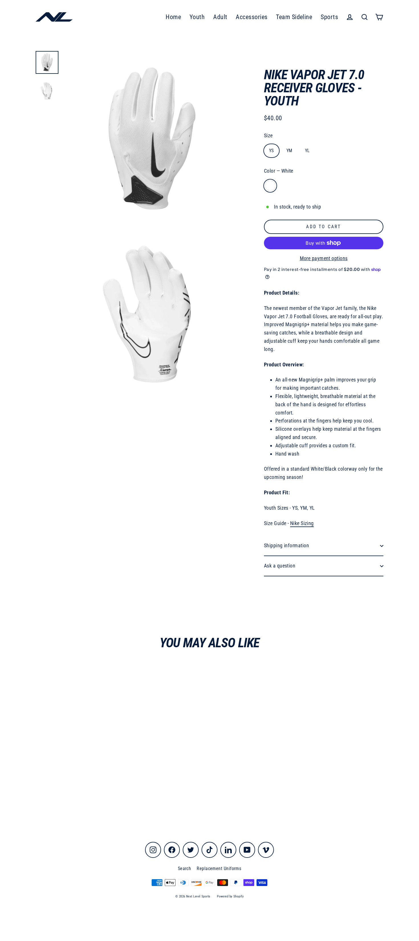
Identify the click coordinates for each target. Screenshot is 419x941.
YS (271, 150)
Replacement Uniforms (219, 868)
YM (289, 150)
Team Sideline (294, 17)
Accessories (251, 17)
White (270, 185)
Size (268, 135)
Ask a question (279, 566)
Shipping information (286, 545)
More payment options (324, 258)
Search (184, 868)
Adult (220, 17)
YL (307, 150)
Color (278, 171)
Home (173, 17)
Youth (197, 17)
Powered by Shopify (230, 896)
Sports (329, 17)
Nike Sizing (302, 523)
